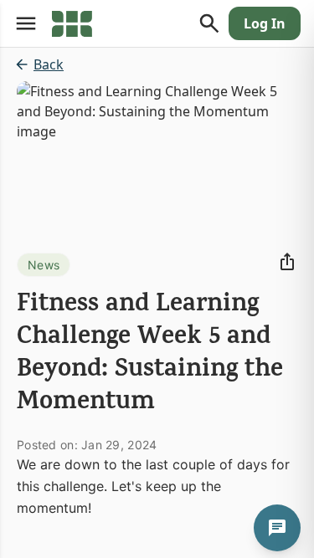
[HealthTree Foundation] (72, 23)
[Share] (287, 262)
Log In (265, 23)
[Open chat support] (277, 527)
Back (48, 64)
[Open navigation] (26, 23)
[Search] (209, 23)
